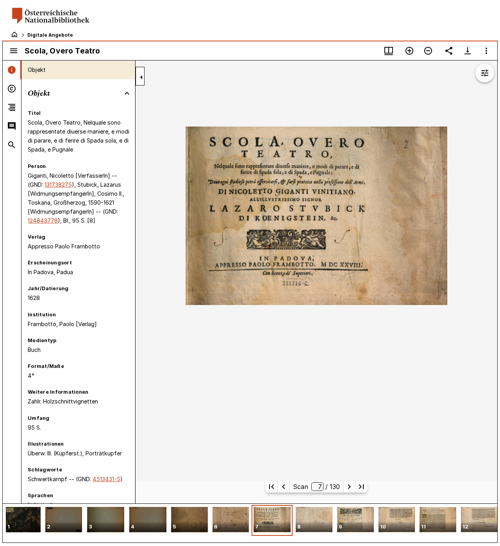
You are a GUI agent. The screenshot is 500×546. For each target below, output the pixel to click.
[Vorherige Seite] (283, 486)
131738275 (58, 184)
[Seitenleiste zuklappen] (141, 77)
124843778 (43, 220)
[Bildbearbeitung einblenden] (484, 73)
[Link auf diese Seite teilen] (448, 50)
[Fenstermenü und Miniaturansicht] (388, 50)
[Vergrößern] (409, 50)
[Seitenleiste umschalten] (13, 50)
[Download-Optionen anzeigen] (467, 50)
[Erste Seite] (271, 486)
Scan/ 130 (316, 487)
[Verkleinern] (428, 50)
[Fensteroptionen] (486, 50)
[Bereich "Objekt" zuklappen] (127, 93)
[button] (23, 520)
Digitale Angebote (50, 35)
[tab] (12, 70)
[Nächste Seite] (349, 486)
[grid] (250, 522)
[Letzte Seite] (361, 486)
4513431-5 (106, 479)
